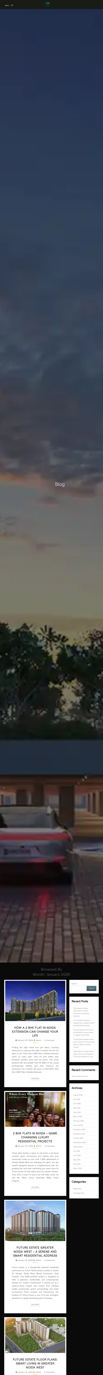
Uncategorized (78, 1193)
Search (74, 983)
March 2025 (77, 1168)
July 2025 (76, 1151)
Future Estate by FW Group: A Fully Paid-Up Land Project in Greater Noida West (83, 1032)
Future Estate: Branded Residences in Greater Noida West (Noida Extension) (83, 1022)
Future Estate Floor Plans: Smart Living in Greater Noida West (35, 1363)
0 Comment (49, 1040)
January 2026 (78, 1125)
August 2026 (78, 1095)
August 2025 (78, 1147)
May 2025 (76, 1160)
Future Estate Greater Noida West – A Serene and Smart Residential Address (35, 1251)
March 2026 (77, 1116)
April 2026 (77, 1112)
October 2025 (78, 1138)
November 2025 (79, 1134)
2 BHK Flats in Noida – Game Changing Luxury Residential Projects (35, 1137)
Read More (35, 1078)
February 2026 (78, 1121)
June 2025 (77, 1155)
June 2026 (77, 1103)
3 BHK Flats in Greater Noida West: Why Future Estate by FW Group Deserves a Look (83, 1054)
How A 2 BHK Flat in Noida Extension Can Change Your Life (35, 1031)
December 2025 (79, 1129)
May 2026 (76, 1108)
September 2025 (79, 1142)
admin (38, 1040)
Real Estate (77, 1189)
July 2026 (76, 1099)
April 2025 (77, 1164)
